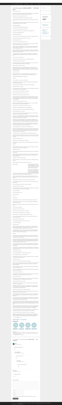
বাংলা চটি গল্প (37, 333)
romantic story (20, 333)
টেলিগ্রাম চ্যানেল (45, 25)
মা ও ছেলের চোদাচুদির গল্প (44, 31)
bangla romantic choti (19, 332)
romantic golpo (33, 332)
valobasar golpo (28, 333)
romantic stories (16, 333)
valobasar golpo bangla (33, 333)
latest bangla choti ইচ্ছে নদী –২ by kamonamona (18, 334)
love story (26, 332)
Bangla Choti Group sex (45, 32)
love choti (23, 332)
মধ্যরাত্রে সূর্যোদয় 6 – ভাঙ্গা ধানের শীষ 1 (20, 319)
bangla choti (14, 332)
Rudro (20, 360)
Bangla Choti (15, 331)
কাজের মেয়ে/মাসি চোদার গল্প (45, 33)
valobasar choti (24, 333)
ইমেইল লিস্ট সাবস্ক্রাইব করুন (45, 16)
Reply (16, 357)
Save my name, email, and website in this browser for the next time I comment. (24, 396)
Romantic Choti (29, 332)
